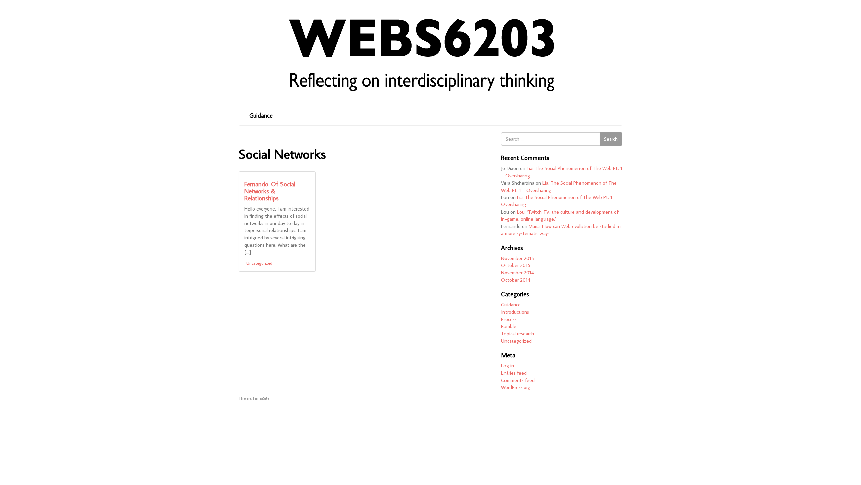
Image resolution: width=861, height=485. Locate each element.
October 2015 (515, 265)
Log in (507, 365)
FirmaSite (261, 398)
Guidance (261, 115)
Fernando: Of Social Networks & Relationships (269, 191)
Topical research (517, 333)
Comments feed (518, 380)
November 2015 (517, 258)
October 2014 (515, 280)
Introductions (515, 312)
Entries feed (514, 372)
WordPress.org (515, 387)
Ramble (508, 326)
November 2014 (517, 272)
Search (611, 139)
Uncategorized (259, 263)
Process (509, 319)
